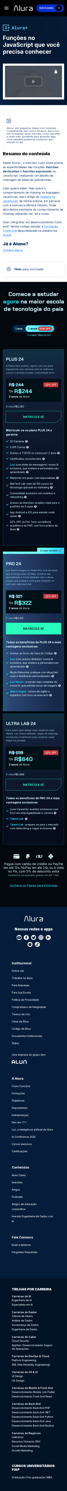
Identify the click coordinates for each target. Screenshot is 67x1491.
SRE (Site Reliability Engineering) (31, 1364)
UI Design (17, 1376)
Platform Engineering (24, 1360)
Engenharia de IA (22, 1300)
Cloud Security (20, 1340)
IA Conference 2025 (24, 1136)
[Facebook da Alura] (26, 937)
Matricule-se (33, 417)
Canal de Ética (20, 1021)
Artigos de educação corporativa (24, 1207)
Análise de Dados (22, 1320)
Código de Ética (21, 1028)
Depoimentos (20, 1107)
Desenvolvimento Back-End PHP (31, 1407)
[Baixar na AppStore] (30, 944)
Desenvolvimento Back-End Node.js (33, 1425)
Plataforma (18, 1100)
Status (15, 1043)
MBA (49, 1477)
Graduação (18, 1477)
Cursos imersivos (22, 1144)
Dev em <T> (19, 1122)
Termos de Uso (21, 1014)
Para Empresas (20, 985)
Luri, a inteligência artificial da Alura (32, 1129)
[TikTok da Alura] (37, 944)
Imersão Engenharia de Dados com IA (32, 1219)
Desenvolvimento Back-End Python (32, 1416)
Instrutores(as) (20, 1115)
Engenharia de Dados (24, 1329)
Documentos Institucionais (27, 1035)
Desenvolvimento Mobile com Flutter (33, 1392)
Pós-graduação (36, 1477)
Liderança (17, 1437)
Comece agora (13, 250)
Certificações (20, 1151)
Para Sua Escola (21, 992)
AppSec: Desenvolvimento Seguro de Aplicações (32, 1347)
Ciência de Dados (22, 1316)
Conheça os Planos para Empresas (34, 885)
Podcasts (17, 1196)
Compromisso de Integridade (29, 1006)
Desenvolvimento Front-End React (32, 1396)
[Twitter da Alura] (34, 937)
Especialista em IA (22, 1304)
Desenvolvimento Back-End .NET (31, 1412)
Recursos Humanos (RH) (26, 1441)
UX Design (18, 1380)
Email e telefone (21, 1244)
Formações (18, 1093)
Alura (6, 235)
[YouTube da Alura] (19, 937)
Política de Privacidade (25, 999)
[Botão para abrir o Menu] (6, 8)
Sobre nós (18, 970)
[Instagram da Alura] (41, 937)
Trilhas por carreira (32, 1289)
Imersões (17, 1182)
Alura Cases (19, 1175)
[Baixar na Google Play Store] (48, 937)
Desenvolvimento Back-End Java (31, 1421)
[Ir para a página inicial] (23, 8)
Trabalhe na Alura (22, 978)
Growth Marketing (22, 1450)
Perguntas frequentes (25, 1252)
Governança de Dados (25, 1324)
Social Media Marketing (25, 1446)
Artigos (16, 1189)
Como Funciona (21, 1086)
